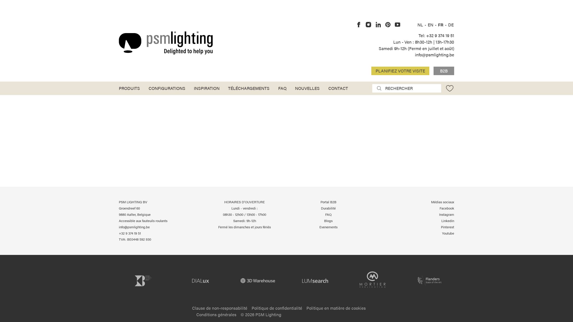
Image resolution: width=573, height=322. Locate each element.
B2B (444, 71)
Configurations (167, 88)
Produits (129, 88)
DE (451, 24)
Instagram (446, 214)
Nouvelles (307, 88)
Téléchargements (248, 88)
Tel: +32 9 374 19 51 (436, 35)
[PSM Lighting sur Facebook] (359, 25)
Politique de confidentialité (277, 308)
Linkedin (447, 220)
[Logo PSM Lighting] (166, 42)
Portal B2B (328, 201)
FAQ (282, 88)
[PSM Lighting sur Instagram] (368, 25)
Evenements (328, 227)
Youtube (448, 233)
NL (420, 24)
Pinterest (447, 227)
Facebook (447, 208)
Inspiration (207, 88)
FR (441, 24)
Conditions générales (216, 314)
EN (431, 24)
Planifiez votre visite (400, 71)
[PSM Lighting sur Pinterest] (388, 25)
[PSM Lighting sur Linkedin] (378, 25)
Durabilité (328, 208)
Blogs (328, 220)
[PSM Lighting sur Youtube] (397, 25)
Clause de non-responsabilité (219, 308)
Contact (338, 88)
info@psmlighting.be (434, 54)
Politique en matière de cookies (336, 308)
